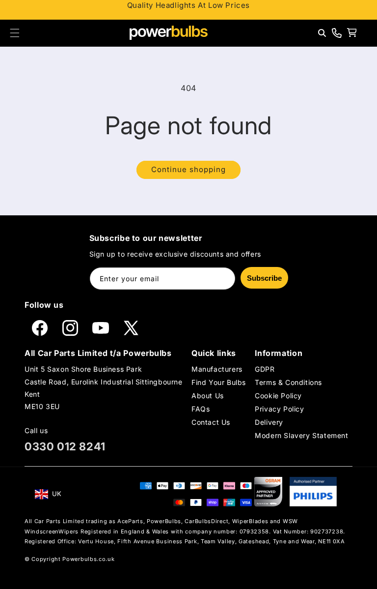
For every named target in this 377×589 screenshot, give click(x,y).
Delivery (269, 422)
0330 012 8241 (65, 446)
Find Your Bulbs (218, 382)
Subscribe (264, 278)
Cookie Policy (278, 395)
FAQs (200, 409)
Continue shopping (188, 169)
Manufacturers (216, 369)
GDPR (264, 369)
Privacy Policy (279, 409)
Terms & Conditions (288, 382)
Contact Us (210, 422)
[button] (15, 33)
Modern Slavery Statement (301, 435)
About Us (207, 395)
